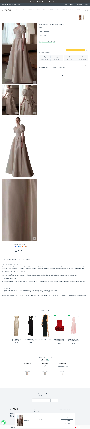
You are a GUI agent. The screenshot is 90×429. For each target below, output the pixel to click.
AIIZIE (14, 427)
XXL (54, 41)
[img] (45, 359)
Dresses (47, 31)
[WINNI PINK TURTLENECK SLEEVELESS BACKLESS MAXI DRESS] (73, 325)
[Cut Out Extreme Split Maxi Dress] (45, 325)
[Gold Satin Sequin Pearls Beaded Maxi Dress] (16, 325)
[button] (76, 329)
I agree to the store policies (45, 52)
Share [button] (41, 70)
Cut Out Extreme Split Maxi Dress (45, 340)
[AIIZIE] (6, 10)
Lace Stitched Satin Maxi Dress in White (29, 419)
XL (51, 41)
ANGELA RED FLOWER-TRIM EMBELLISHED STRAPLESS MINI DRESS (59, 341)
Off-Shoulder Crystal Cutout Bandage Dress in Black (31, 340)
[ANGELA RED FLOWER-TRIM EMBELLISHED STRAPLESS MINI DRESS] (59, 325)
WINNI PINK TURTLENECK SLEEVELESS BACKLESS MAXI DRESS (73, 341)
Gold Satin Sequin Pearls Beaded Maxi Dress (16, 340)
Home (3, 17)
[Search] (84, 10)
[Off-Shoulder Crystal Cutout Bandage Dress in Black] (30, 325)
